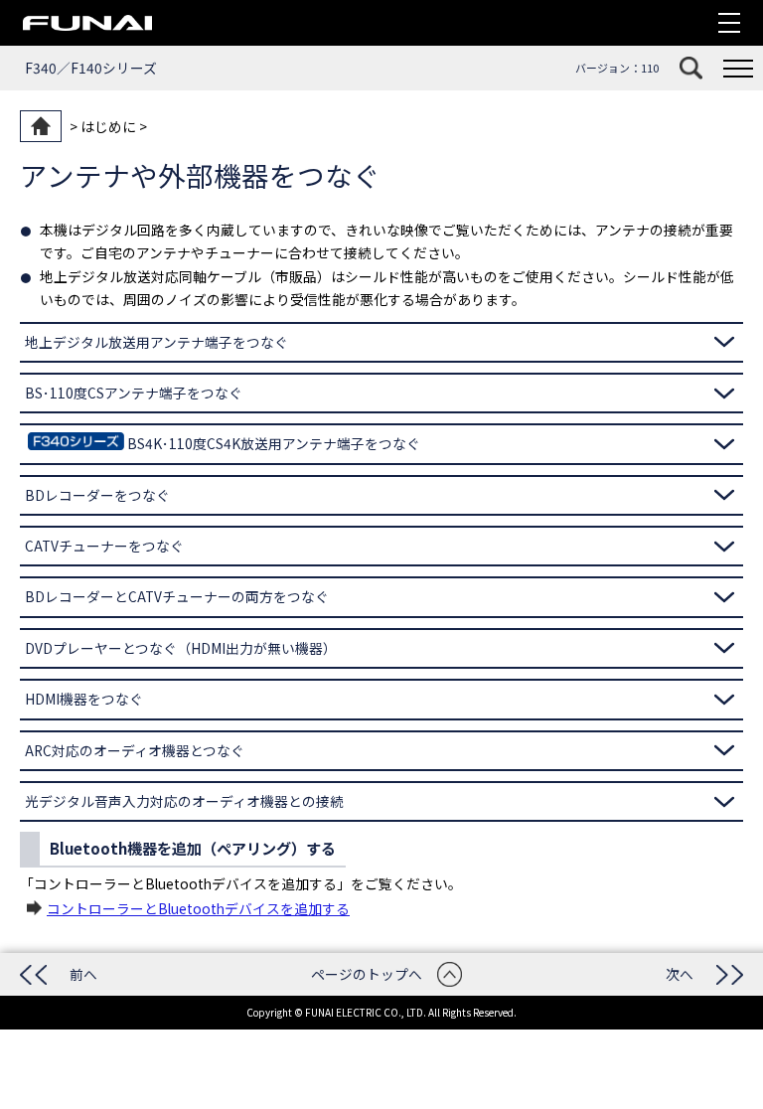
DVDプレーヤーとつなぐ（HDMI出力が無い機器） (181, 648)
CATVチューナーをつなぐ (104, 545)
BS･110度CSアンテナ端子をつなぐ (133, 392)
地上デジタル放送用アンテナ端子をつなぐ (156, 342)
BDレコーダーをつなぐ (97, 495)
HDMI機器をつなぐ (84, 699)
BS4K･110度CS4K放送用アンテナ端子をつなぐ (273, 443)
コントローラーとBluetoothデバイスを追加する (198, 908)
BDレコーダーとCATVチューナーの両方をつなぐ (177, 596)
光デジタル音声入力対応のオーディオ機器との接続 (184, 801)
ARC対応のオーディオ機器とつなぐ (134, 750)
